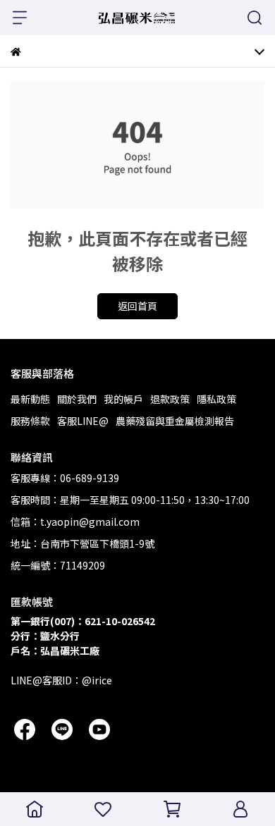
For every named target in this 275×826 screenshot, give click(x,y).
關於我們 (77, 399)
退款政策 (170, 399)
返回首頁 (137, 306)
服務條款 (30, 421)
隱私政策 (216, 399)
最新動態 (30, 399)
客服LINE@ (83, 421)
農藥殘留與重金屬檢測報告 (175, 421)
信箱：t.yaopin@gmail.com (75, 521)
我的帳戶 (123, 399)
